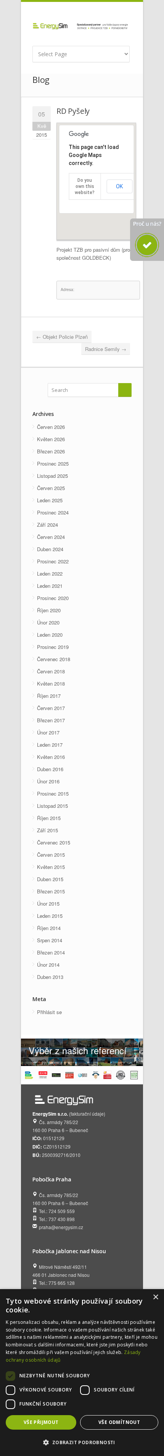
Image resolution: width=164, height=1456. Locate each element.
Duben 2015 (50, 879)
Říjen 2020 (49, 610)
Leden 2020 (50, 634)
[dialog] (82, 1372)
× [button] (155, 1297)
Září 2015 (47, 830)
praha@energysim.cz (61, 1227)
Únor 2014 (48, 964)
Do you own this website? (85, 186)
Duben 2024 (50, 549)
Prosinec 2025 (53, 463)
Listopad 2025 (52, 475)
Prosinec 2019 (53, 646)
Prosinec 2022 (53, 561)
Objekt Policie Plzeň (62, 336)
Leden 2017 (50, 744)
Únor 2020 (48, 622)
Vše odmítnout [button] (119, 1422)
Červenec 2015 (53, 842)
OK (119, 186)
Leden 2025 (50, 500)
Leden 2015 (50, 915)
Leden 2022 (50, 573)
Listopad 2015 (52, 805)
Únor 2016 (48, 781)
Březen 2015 (51, 891)
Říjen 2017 (49, 695)
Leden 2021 (50, 585)
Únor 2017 (48, 732)
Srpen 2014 (49, 940)
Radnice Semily (105, 349)
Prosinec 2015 (53, 793)
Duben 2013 (50, 976)
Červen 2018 (51, 671)
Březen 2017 (51, 720)
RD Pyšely (73, 111)
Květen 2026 (51, 439)
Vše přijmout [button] (41, 1422)
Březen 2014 (51, 952)
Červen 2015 (51, 854)
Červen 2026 (51, 426)
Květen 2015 (51, 866)
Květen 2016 (51, 756)
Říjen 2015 (49, 818)
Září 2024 (47, 524)
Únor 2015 (48, 903)
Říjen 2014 (49, 928)
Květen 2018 (51, 683)
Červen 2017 (51, 708)
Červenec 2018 (53, 659)
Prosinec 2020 (53, 598)
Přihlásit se (49, 1012)
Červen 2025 (51, 488)
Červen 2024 (51, 536)
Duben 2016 (50, 769)
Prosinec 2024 (53, 512)
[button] (82, 1442)
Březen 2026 (51, 451)
